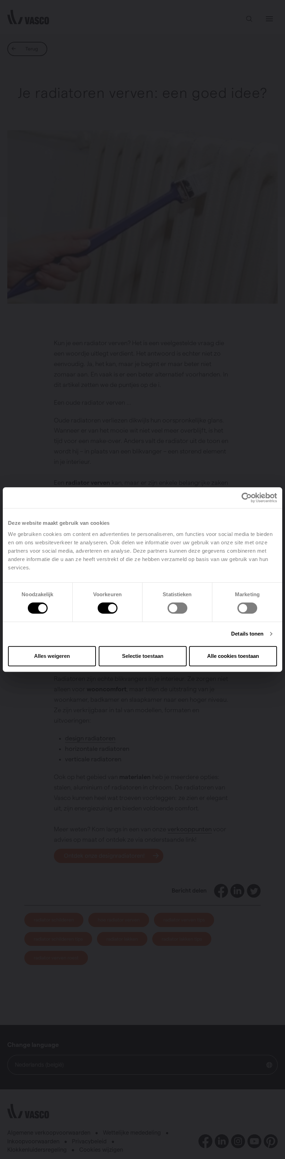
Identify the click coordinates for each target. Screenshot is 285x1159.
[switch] (107, 608)
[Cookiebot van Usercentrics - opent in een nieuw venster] (246, 497)
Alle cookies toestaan (233, 656)
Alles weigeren (52, 656)
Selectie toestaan (142, 656)
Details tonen (247, 634)
